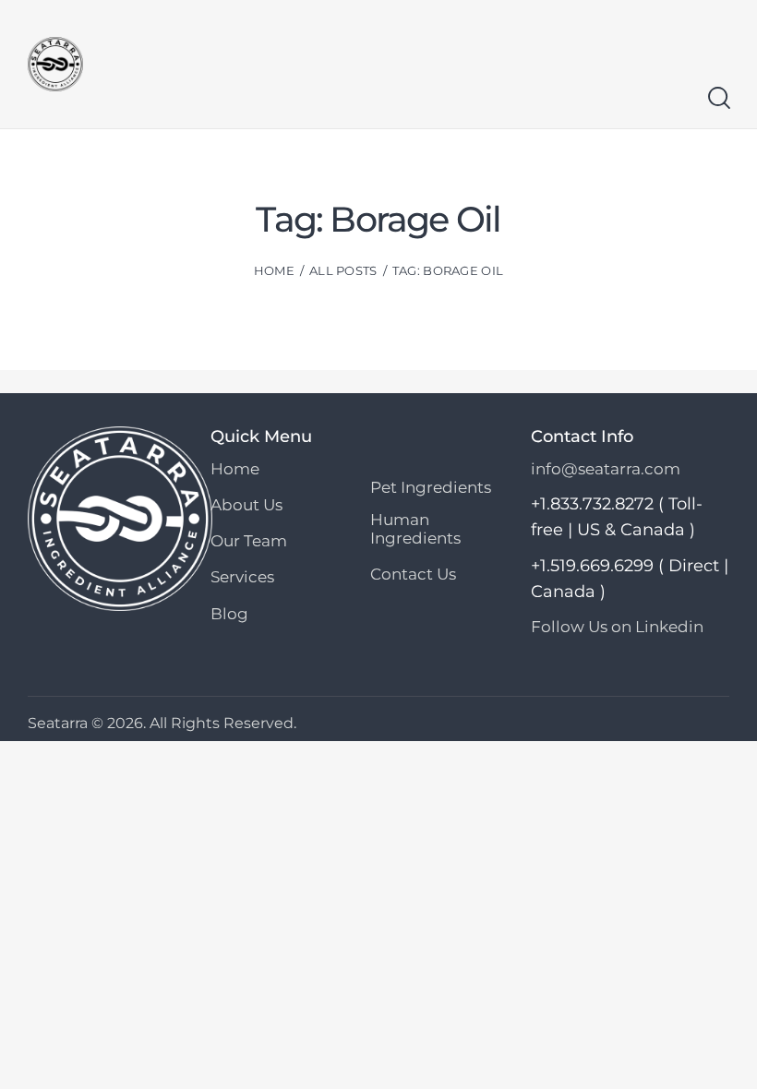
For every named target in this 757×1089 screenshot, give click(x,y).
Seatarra (58, 723)
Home (274, 270)
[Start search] (717, 98)
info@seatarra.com (605, 469)
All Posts (343, 270)
